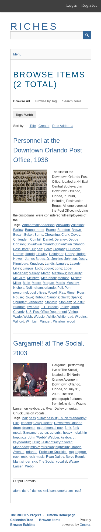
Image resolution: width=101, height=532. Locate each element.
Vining (73, 312)
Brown (76, 230)
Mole (26, 283)
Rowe (29, 297)
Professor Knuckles (53, 452)
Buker (28, 235)
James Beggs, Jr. (37, 259)
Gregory (59, 249)
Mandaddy (21, 447)
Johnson (70, 259)
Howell (18, 259)
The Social (46, 461)
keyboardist (21, 442)
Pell (60, 288)
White (51, 317)
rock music (36, 457)
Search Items (71, 101)
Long (58, 268)
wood (71, 321)
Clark (65, 235)
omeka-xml (65, 491)
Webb (27, 317)
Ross (81, 292)
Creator (44, 126)
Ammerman (30, 225)
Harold (30, 254)
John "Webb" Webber (43, 437)
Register (89, 5)
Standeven (35, 302)
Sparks (76, 297)
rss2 (78, 491)
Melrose (63, 278)
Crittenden (21, 239)
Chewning (52, 235)
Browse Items (49, 520)
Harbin (18, 254)
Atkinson (77, 225)
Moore (36, 283)
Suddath (19, 307)
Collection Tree (21, 520)
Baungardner (34, 230)
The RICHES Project (25, 515)
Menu (17, 54)
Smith (65, 297)
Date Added (61, 126)
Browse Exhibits (22, 525)
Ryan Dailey (55, 457)
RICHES (34, 26)
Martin (45, 273)
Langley (62, 263)
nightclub (62, 447)
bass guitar (37, 418)
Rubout (40, 297)
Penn (68, 288)
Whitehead (65, 317)
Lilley (17, 268)
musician (47, 447)
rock (24, 457)
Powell (53, 292)
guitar (44, 432)
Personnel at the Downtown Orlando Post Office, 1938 (47, 150)
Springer (19, 302)
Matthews (59, 273)
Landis (50, 263)
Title (33, 126)
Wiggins (81, 317)
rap (71, 452)
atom (16, 491)
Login (72, 5)
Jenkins (57, 259)
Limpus (28, 268)
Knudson (36, 263)
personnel (20, 292)
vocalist (61, 461)
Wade (17, 317)
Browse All (21, 101)
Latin (35, 442)
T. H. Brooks (49, 307)
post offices (38, 292)
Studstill (78, 302)
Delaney (60, 239)
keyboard (68, 437)
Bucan (18, 235)
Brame (51, 230)
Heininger (56, 254)
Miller (17, 283)
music (34, 447)
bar (24, 418)
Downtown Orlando (40, 244)
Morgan (48, 283)
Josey (83, 259)
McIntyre (33, 278)
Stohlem (65, 302)
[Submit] (87, 35)
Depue (73, 239)
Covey (75, 235)
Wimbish (32, 321)
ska (34, 461)
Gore (47, 249)
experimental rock (50, 428)
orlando (50, 288)
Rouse (18, 297)
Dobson (19, 244)
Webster (40, 317)
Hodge (81, 254)
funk (68, 428)
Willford (18, 321)
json (53, 491)
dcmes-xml (40, 491)
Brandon (63, 230)
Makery (34, 273)
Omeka (85, 525)
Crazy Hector (43, 423)
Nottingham (34, 288)
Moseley (73, 283)
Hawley (41, 254)
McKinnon (48, 278)
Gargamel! (30, 432)
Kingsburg (20, 263)
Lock (38, 268)
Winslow (59, 321)
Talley (64, 307)
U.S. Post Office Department (46, 312)
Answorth (63, 225)
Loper (68, 268)
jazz (23, 437)
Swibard (33, 307)
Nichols (18, 288)
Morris (60, 283)
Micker (76, 278)
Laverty (75, 263)
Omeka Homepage (61, 515)
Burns (38, 235)
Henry (69, 254)
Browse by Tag (46, 101)
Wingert (45, 321)
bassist (52, 418)
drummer (29, 428)
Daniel (48, 239)
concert (26, 423)
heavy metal (72, 432)
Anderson (47, 225)
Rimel (71, 292)
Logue (48, 268)
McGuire (19, 278)
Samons (53, 297)
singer (25, 461)
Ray (62, 292)
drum (17, 428)
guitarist (55, 432)
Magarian (20, 273)
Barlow (18, 230)
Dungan (36, 249)
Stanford (51, 302)
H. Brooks (73, 249)
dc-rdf (26, 491)
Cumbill (35, 239)
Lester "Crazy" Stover (56, 442)
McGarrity (75, 273)
